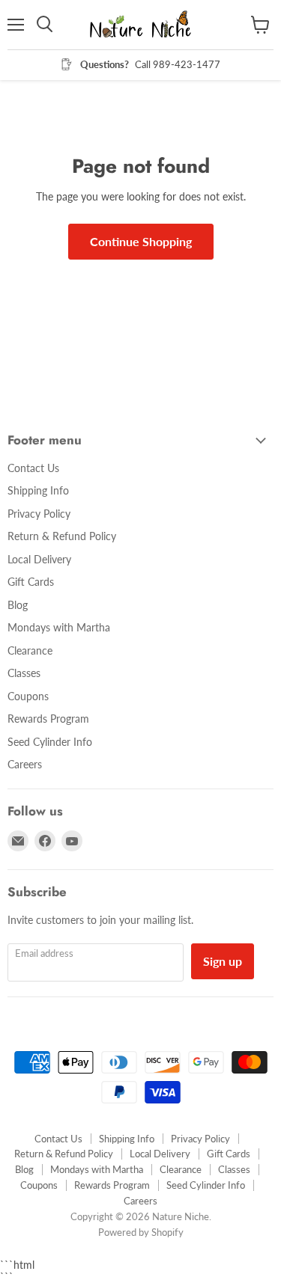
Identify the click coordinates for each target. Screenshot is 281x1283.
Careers (24, 764)
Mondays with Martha (58, 627)
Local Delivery (39, 559)
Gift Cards (30, 581)
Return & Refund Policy (61, 536)
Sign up (222, 961)
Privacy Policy (38, 513)
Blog (17, 604)
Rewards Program (48, 718)
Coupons (28, 696)
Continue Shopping (141, 241)
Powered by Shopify (141, 1232)
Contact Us (33, 468)
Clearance (29, 650)
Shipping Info (38, 490)
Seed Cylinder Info (49, 741)
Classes (23, 673)
